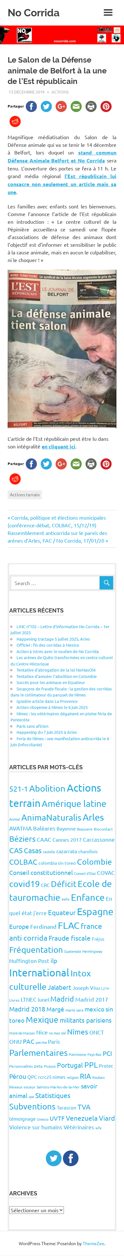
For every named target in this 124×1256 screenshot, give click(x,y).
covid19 (24, 883)
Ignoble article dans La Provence (47, 701)
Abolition (47, 788)
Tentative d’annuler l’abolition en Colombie (57, 676)
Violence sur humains (35, 1127)
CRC (45, 885)
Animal (14, 819)
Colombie (94, 862)
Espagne (95, 911)
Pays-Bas (94, 1054)
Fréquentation (36, 950)
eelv (66, 899)
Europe (19, 926)
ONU (15, 1041)
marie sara (74, 1009)
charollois (88, 851)
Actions (60, 91)
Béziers (22, 839)
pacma (41, 1042)
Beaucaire (85, 828)
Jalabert (59, 987)
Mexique (42, 1020)
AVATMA (20, 828)
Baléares (44, 828)
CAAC (44, 839)
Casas (33, 850)
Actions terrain (25, 494)
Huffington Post (29, 960)
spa (31, 1096)
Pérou (17, 1076)
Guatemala (72, 951)
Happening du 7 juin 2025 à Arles (47, 732)
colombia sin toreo (57, 863)
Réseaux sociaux (22, 1086)
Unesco (42, 1119)
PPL (91, 1064)
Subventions (32, 1106)
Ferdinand (43, 926)
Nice (42, 1032)
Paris (54, 1041)
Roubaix (98, 1077)
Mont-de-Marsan (22, 1032)
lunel (43, 999)
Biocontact (103, 828)
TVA (84, 1106)
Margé (55, 1009)
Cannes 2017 (67, 839)
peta (38, 1066)
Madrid (62, 998)
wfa (98, 1127)
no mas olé (57, 1032)
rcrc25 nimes (51, 1077)
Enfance (88, 897)
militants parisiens (86, 1020)
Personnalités (21, 1066)
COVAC (106, 872)
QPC (32, 1077)
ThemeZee (93, 1243)
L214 (105, 988)
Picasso (50, 1066)
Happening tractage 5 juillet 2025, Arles (53, 639)
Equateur (62, 912)
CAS (16, 850)
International (39, 972)
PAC (28, 1041)
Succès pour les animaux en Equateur (51, 682)
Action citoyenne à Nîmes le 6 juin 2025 (52, 707)
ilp (54, 960)
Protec (106, 1066)
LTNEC (29, 999)
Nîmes (77, 1031)
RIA (85, 1075)
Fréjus (98, 939)
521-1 (18, 788)
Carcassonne (99, 839)
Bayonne (66, 828)
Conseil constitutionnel (41, 872)
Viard (107, 1118)
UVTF (57, 1118)
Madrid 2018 (27, 1009)
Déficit (63, 884)
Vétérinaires (79, 1127)
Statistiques (52, 1095)
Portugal (70, 1065)
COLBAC (23, 861)
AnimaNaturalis (51, 817)
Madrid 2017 (91, 999)
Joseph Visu (86, 987)
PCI (107, 1053)
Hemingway (92, 951)
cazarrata (66, 851)
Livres (14, 1000)
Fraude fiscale (70, 938)
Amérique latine (74, 803)
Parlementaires (38, 1052)
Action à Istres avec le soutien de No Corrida (58, 651)
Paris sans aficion (32, 726)
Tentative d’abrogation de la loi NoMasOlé (56, 670)
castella (49, 851)
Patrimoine (77, 1054)
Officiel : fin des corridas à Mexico (48, 645)
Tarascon (66, 1107)
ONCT (96, 1032)
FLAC (68, 925)
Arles (93, 817)
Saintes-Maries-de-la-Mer (58, 1086)
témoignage (22, 1119)
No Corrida (33, 13)
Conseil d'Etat (85, 873)
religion (73, 1077)
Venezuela (82, 1118)
